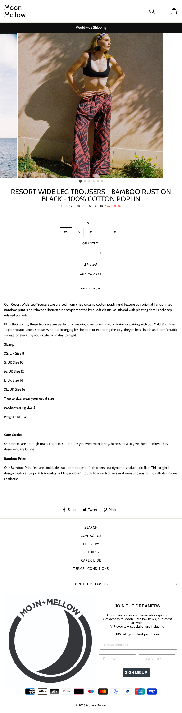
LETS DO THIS (91, 414)
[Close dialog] (140, 279)
